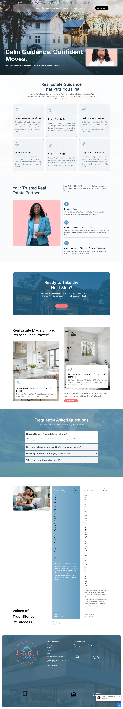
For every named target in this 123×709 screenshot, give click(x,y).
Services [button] (45, 8)
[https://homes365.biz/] (26, 653)
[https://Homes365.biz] (22, 8)
